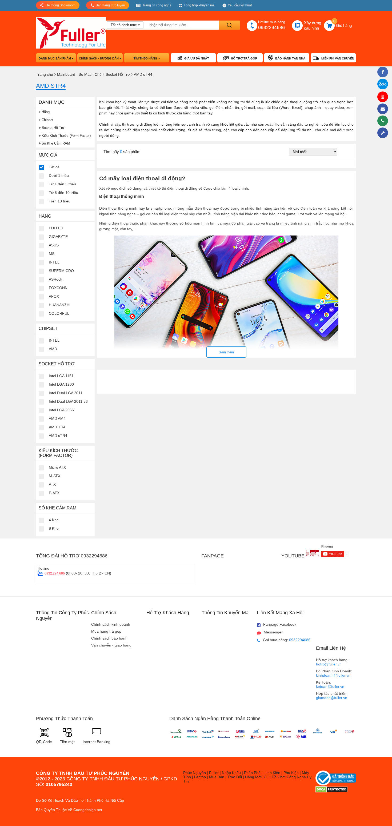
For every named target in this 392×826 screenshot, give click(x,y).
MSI (52, 254)
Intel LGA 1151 (61, 376)
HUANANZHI (59, 305)
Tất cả (54, 167)
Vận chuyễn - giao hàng (111, 645)
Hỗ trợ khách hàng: (332, 662)
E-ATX (54, 493)
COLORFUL (59, 313)
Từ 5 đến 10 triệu (63, 192)
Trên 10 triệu (59, 201)
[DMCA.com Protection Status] (331, 791)
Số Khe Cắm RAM (55, 143)
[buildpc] (384, 132)
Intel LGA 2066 (61, 410)
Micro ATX (57, 467)
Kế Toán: (330, 684)
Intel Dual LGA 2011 (65, 393)
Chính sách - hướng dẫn (99, 58)
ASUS (54, 245)
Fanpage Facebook (279, 624)
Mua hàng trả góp (106, 631)
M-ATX (54, 476)
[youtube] (384, 96)
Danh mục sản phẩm (55, 58)
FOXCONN (58, 288)
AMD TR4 (57, 427)
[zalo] (384, 84)
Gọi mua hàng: (286, 640)
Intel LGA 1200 (61, 384)
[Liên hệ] (384, 108)
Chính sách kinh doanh (110, 624)
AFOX (54, 296)
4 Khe (54, 520)
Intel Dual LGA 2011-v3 (68, 401)
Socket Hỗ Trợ (53, 128)
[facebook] (384, 72)
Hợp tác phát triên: (331, 695)
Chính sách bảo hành (109, 638)
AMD (53, 349)
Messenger (273, 632)
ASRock (55, 279)
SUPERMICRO (61, 271)
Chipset (47, 120)
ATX (52, 484)
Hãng (45, 112)
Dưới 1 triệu (59, 175)
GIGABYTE (58, 236)
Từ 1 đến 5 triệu (62, 184)
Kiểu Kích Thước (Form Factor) (66, 136)
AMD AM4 (57, 418)
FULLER (56, 228)
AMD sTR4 (58, 435)
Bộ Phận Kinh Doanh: (334, 673)
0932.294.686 (55, 573)
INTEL (54, 262)
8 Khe (54, 528)
